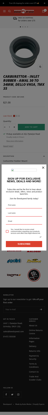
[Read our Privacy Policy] (40, 237)
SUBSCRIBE (24, 244)
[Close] (43, 167)
